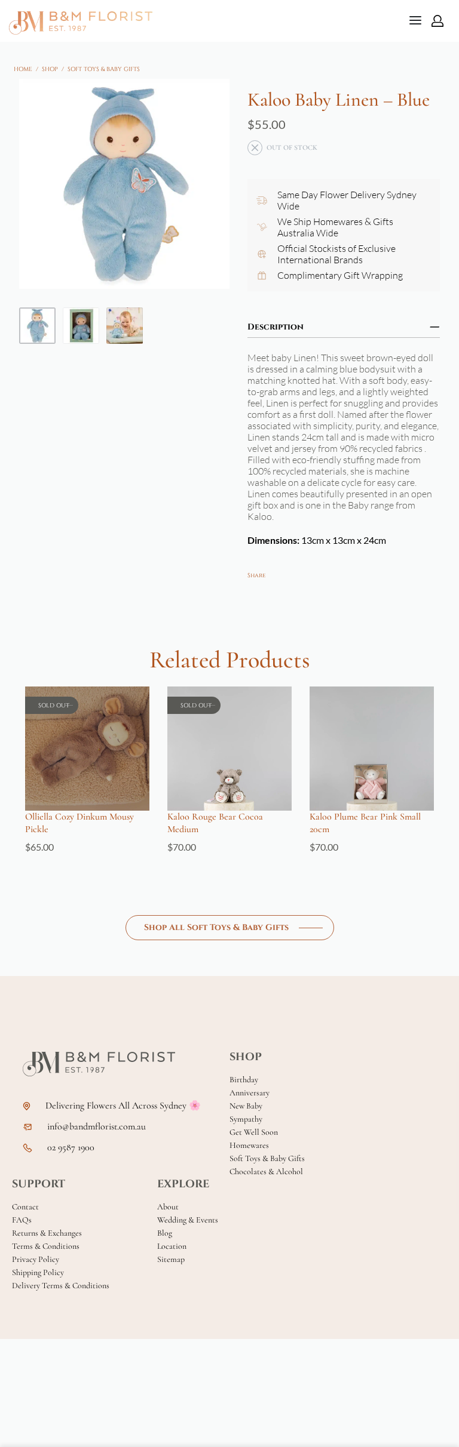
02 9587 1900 (70, 1147)
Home (23, 69)
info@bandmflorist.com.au (96, 1126)
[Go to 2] (81, 325)
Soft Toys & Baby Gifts (104, 69)
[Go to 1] (37, 325)
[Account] (437, 20)
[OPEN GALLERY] (124, 184)
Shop (50, 69)
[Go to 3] (124, 325)
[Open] (415, 20)
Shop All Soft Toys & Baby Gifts (216, 927)
